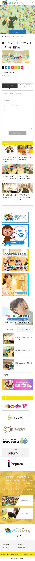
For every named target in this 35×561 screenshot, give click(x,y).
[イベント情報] (17, 508)
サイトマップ (5, 547)
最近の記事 (10, 329)
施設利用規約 (21, 547)
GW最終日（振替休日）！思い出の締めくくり (25, 197)
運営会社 (20, 544)
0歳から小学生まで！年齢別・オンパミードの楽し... (25, 178)
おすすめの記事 (25, 329)
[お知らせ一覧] (17, 495)
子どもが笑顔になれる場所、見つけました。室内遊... (9, 160)
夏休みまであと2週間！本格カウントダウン (9, 178)
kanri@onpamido (11, 72)
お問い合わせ (5, 544)
